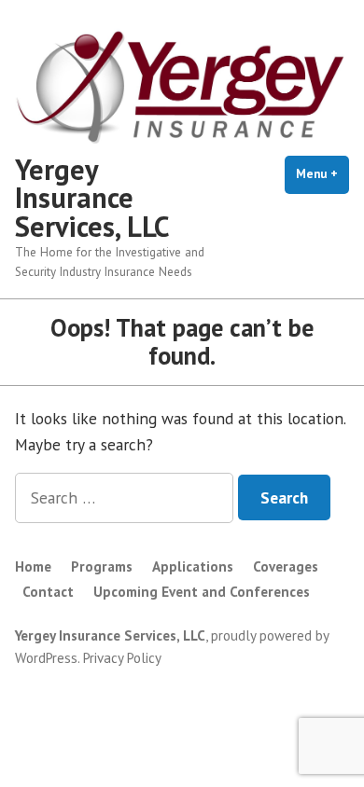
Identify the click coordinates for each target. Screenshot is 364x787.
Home (33, 566)
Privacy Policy (122, 658)
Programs (102, 566)
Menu (322, 174)
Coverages (285, 566)
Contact (48, 592)
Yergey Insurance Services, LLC (92, 197)
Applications (192, 566)
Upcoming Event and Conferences (201, 592)
